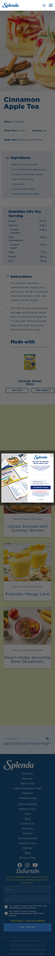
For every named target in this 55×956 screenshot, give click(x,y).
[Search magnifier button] (44, 5)
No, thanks (41, 499)
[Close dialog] (52, 455)
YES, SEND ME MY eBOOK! (40, 487)
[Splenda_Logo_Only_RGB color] (10, 5)
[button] (51, 5)
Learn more (41, 470)
